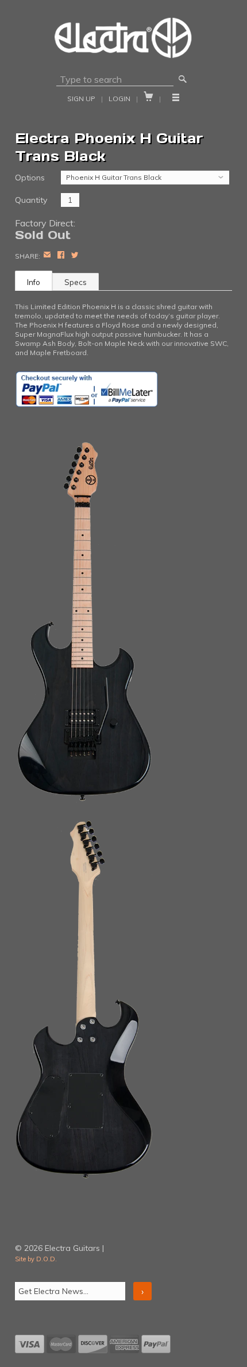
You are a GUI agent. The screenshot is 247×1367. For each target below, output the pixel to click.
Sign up (81, 98)
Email (47, 256)
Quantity (31, 200)
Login (119, 98)
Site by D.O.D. (36, 1259)
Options (30, 177)
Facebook (60, 256)
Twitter (74, 256)
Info (33, 282)
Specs (75, 282)
